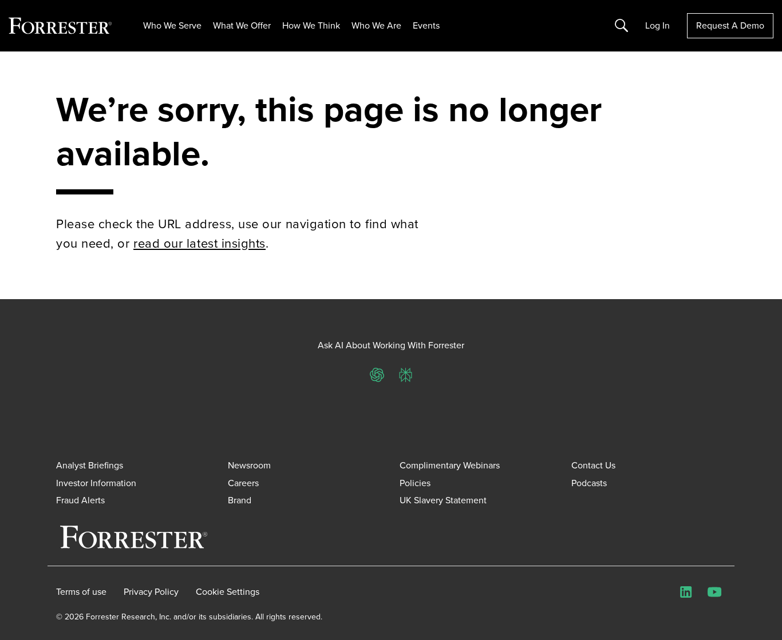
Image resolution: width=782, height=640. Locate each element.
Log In (657, 25)
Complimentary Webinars (450, 465)
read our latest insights (199, 243)
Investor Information (96, 483)
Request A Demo (730, 25)
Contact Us (593, 465)
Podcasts (589, 483)
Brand (239, 500)
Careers (243, 483)
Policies (415, 483)
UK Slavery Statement (443, 500)
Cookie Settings (227, 592)
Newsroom (249, 465)
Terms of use (81, 592)
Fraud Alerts (80, 500)
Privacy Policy (151, 592)
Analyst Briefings (89, 465)
